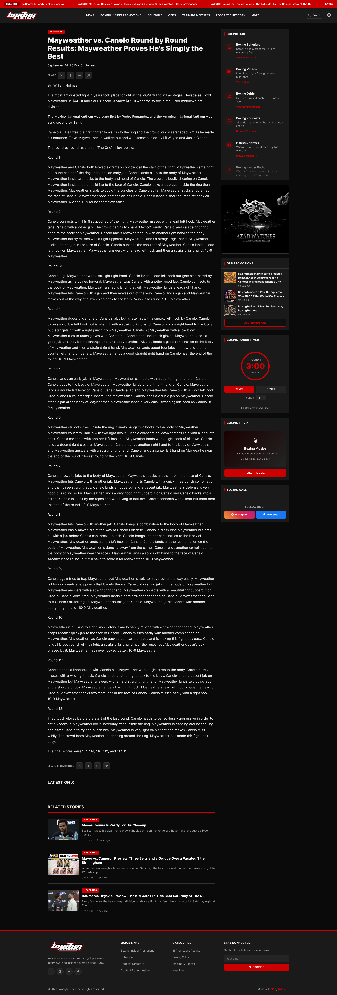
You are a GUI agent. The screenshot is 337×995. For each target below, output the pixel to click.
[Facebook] (78, 971)
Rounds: (250, 397)
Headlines (56, 31)
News (90, 15)
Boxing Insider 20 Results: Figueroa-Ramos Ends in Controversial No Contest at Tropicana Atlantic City (260, 277)
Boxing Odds (180, 957)
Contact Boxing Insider (135, 970)
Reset (271, 389)
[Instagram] (60, 971)
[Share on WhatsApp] (79, 75)
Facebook (273, 514)
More (255, 15)
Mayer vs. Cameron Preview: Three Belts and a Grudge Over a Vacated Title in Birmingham (137, 3)
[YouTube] (69, 971)
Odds (172, 15)
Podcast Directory (230, 15)
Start (239, 389)
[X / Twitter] (51, 971)
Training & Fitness (196, 15)
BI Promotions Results (186, 950)
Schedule (155, 15)
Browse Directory (246, 131)
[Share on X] (61, 75)
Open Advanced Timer (256, 407)
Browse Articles (245, 155)
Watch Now (243, 82)
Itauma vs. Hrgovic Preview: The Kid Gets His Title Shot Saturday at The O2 (261, 3)
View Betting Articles (248, 106)
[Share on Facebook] (70, 75)
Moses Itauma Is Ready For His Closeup (34, 3)
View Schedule (245, 57)
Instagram (241, 514)
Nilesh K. (283, 989)
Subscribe (256, 967)
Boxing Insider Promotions (121, 15)
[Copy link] (88, 75)
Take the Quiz (255, 472)
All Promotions (255, 322)
